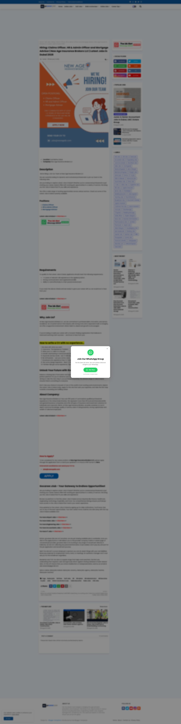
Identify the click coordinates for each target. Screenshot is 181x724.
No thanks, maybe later (90, 374)
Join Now (92, 370)
